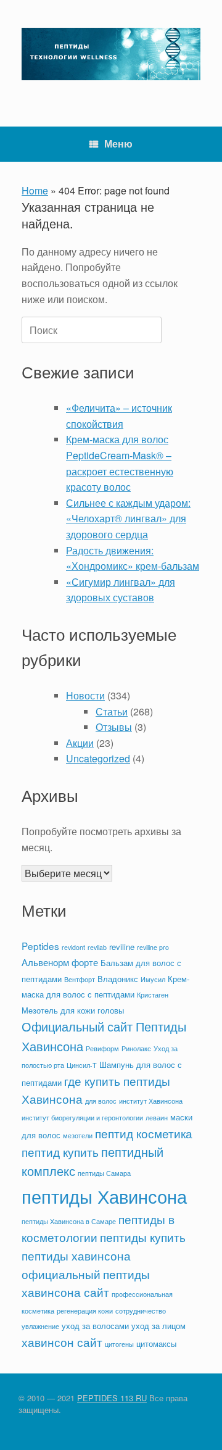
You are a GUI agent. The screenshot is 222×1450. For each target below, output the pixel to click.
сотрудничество (140, 1310)
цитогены (119, 1344)
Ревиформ (102, 1048)
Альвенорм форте (60, 962)
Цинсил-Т (82, 1065)
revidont (73, 947)
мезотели (77, 1135)
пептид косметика (143, 1133)
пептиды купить (143, 1237)
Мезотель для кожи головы (73, 1010)
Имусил (153, 979)
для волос (101, 1101)
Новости (85, 695)
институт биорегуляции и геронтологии (82, 1117)
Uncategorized (98, 758)
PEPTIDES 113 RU (112, 1398)
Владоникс (117, 979)
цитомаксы (156, 1343)
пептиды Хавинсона (104, 1196)
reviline (121, 946)
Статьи (112, 711)
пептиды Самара (104, 1173)
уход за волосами (95, 1325)
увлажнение (40, 1326)
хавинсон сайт (62, 1342)
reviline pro (153, 947)
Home (35, 190)
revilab (97, 947)
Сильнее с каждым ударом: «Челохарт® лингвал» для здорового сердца (128, 518)
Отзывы (114, 727)
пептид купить (60, 1152)
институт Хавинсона (151, 1101)
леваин (157, 1117)
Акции (80, 743)
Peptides (40, 945)
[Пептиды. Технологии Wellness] (111, 54)
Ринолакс (136, 1048)
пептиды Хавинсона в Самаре (69, 1221)
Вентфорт (79, 979)
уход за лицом (158, 1325)
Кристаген (152, 994)
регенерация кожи (85, 1310)
